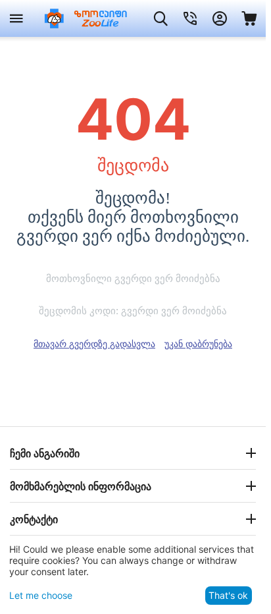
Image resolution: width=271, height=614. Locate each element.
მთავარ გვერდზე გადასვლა (94, 343)
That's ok (228, 595)
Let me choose (40, 595)
